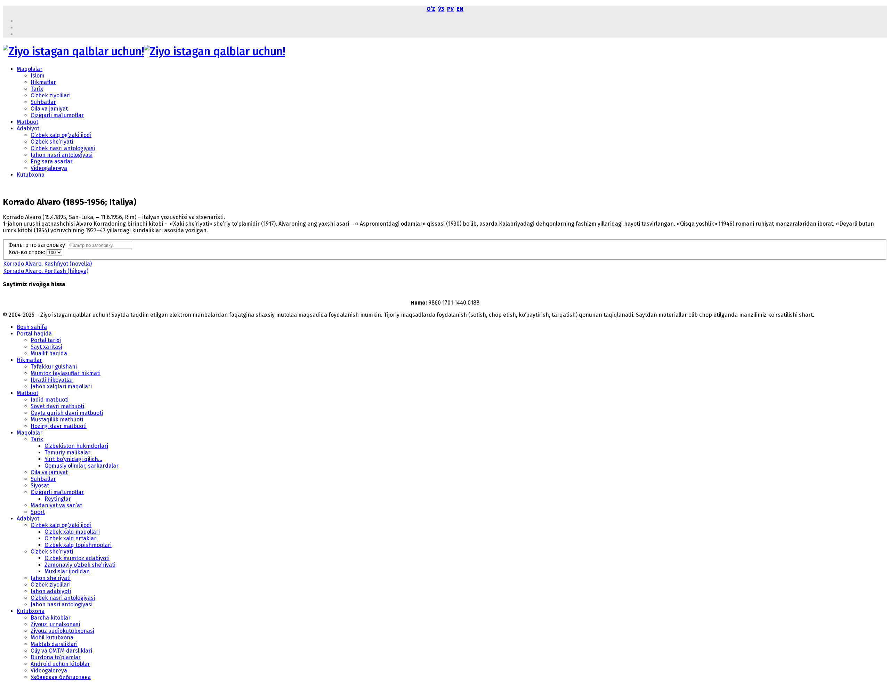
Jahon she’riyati (51, 578)
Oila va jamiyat (49, 108)
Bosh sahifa (32, 327)
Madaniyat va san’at (56, 505)
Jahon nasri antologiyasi (61, 155)
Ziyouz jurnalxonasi (55, 624)
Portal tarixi (46, 340)
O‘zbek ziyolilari (51, 95)
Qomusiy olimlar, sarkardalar (81, 465)
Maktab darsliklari (54, 644)
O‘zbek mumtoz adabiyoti (77, 558)
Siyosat (40, 485)
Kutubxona (30, 174)
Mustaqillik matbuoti (57, 419)
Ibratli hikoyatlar (52, 380)
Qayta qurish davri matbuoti (67, 413)
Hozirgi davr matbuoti (59, 426)
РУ (450, 9)
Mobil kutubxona (52, 637)
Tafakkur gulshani (54, 366)
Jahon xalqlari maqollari (61, 386)
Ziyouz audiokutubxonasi (62, 631)
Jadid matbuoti (49, 399)
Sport (38, 512)
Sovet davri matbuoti (57, 406)
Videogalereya (49, 168)
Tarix (37, 89)
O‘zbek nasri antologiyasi (63, 148)
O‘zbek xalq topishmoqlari (78, 545)
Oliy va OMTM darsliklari (61, 650)
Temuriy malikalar (67, 452)
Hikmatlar (43, 82)
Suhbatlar (43, 102)
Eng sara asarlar (52, 161)
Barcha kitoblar (51, 617)
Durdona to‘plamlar (56, 657)
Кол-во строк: (27, 252)
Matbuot (27, 122)
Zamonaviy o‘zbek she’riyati (79, 565)
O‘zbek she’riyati (52, 141)
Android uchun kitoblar (60, 664)
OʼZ (431, 9)
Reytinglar (57, 498)
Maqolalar (29, 69)
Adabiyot (28, 128)
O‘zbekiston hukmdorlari (76, 446)
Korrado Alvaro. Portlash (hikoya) (45, 271)
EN (459, 9)
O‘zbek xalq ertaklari (71, 538)
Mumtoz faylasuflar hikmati (65, 373)
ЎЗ (441, 9)
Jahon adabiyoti (51, 591)
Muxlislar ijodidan (67, 571)
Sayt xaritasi (46, 347)
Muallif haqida (49, 353)
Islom (37, 75)
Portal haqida (34, 333)
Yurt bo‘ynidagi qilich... (73, 459)
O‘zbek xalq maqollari (72, 531)
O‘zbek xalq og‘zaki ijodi (61, 135)
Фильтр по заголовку (38, 245)
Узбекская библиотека (61, 677)
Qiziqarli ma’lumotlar (57, 115)
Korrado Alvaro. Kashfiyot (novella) (47, 263)
